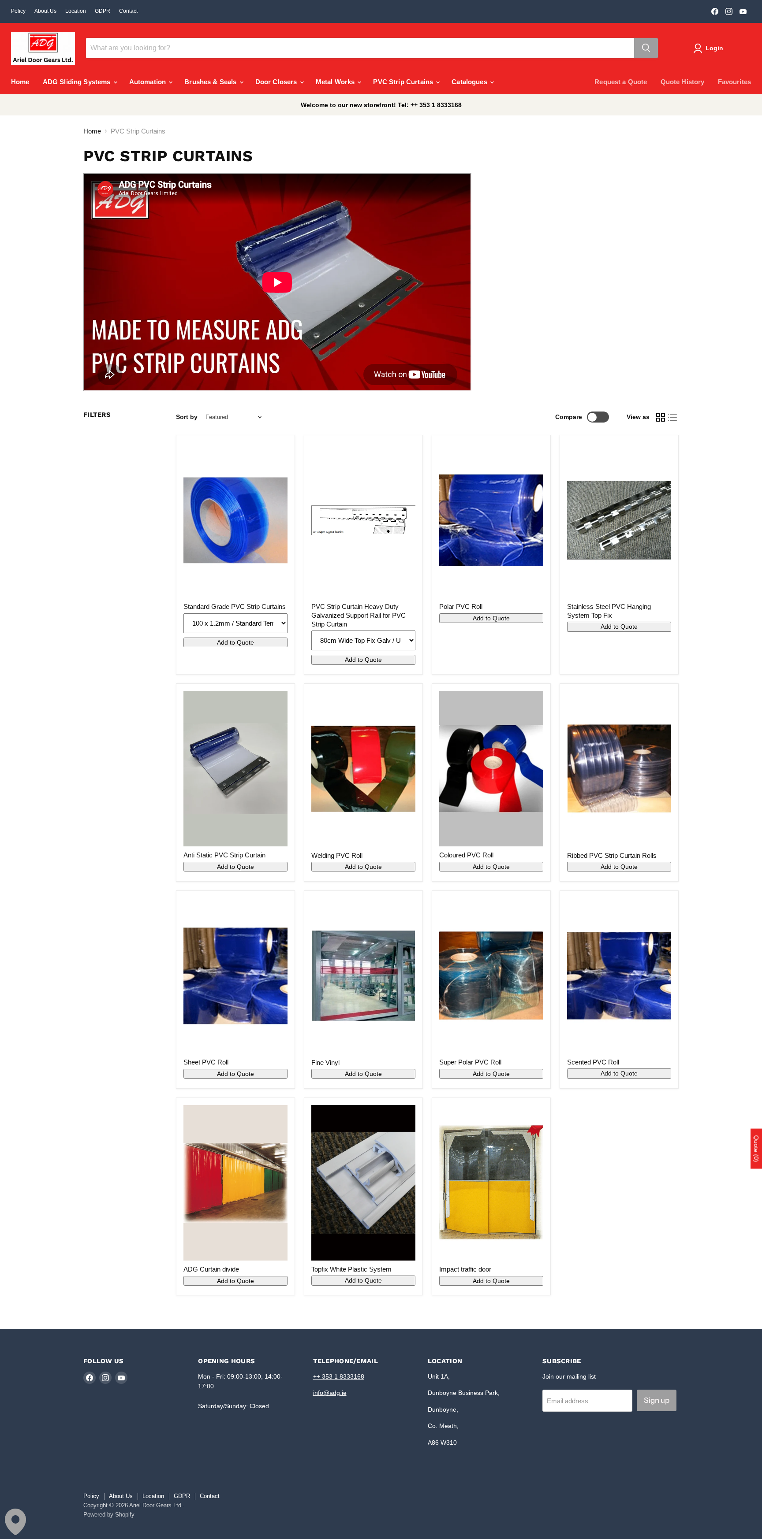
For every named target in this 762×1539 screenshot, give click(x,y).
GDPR (102, 11)
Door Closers (277, 81)
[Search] (646, 48)
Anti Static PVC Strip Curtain (224, 855)
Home (20, 81)
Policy (18, 11)
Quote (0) (756, 1148)
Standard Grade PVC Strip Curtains (234, 606)
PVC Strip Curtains (404, 81)
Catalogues (470, 81)
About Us (45, 11)
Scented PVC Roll (593, 1062)
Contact (128, 11)
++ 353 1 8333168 (338, 1376)
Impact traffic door (465, 1269)
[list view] (673, 417)
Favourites (734, 81)
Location (75, 11)
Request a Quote (620, 81)
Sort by (187, 416)
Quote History (683, 81)
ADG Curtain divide (211, 1269)
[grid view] (660, 417)
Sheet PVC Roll (205, 1062)
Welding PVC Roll (336, 855)
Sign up (656, 1400)
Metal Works (336, 81)
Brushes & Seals (211, 81)
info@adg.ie (330, 1392)
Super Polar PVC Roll (470, 1062)
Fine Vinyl (325, 1062)
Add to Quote (235, 642)
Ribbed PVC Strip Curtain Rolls (612, 855)
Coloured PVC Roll (466, 855)
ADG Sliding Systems (77, 81)
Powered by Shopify (108, 1514)
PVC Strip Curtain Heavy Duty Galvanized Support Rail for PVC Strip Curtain (358, 615)
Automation (148, 81)
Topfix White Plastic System (351, 1269)
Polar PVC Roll (460, 606)
